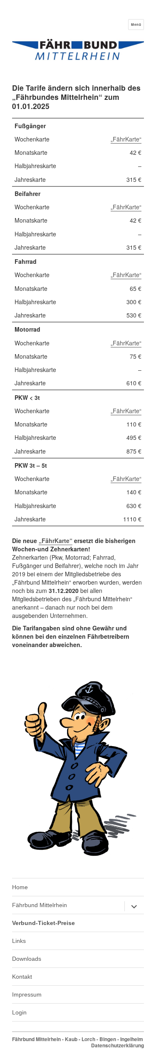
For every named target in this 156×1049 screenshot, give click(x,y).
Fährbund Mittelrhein (39, 905)
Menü (136, 24)
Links (19, 940)
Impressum (27, 994)
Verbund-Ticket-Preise (43, 923)
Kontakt (22, 976)
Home (20, 887)
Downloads (26, 958)
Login (19, 1012)
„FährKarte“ (126, 139)
